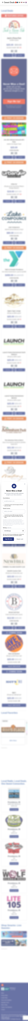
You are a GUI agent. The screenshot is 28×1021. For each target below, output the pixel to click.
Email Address (6, 498)
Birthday (7, 527)
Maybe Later (20, 539)
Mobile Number (6, 508)
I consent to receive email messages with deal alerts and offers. (13, 505)
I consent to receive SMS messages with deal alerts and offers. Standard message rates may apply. (13, 516)
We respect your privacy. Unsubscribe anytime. (12, 535)
